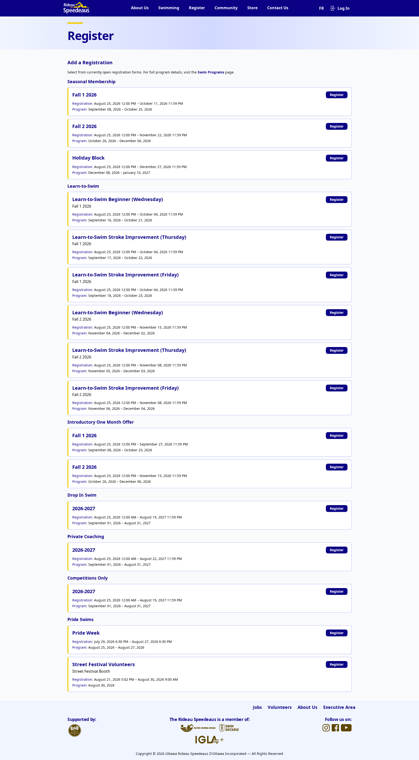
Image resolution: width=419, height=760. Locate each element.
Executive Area (339, 707)
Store (252, 7)
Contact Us (277, 7)
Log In (344, 8)
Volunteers (280, 707)
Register (197, 7)
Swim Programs (211, 72)
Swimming (168, 7)
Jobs (257, 707)
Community (226, 7)
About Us (140, 7)
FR (321, 8)
